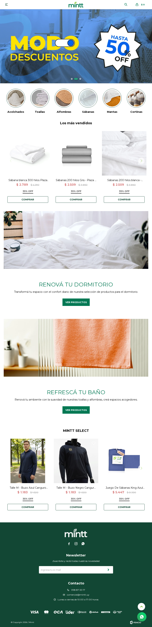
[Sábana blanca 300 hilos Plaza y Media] (28, 153)
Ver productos (76, 302)
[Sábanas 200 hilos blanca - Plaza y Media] (124, 153)
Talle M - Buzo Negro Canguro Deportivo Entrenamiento (76, 488)
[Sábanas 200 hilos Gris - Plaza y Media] (76, 153)
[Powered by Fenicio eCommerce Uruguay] (135, 622)
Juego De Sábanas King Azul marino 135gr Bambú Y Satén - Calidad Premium (124, 488)
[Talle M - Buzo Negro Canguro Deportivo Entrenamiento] (76, 461)
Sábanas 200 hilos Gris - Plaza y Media (76, 180)
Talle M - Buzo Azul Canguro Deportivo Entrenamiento (28, 488)
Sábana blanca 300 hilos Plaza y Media (28, 180)
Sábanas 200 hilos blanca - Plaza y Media (124, 180)
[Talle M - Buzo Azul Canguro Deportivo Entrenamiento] (28, 461)
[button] (125, 5)
